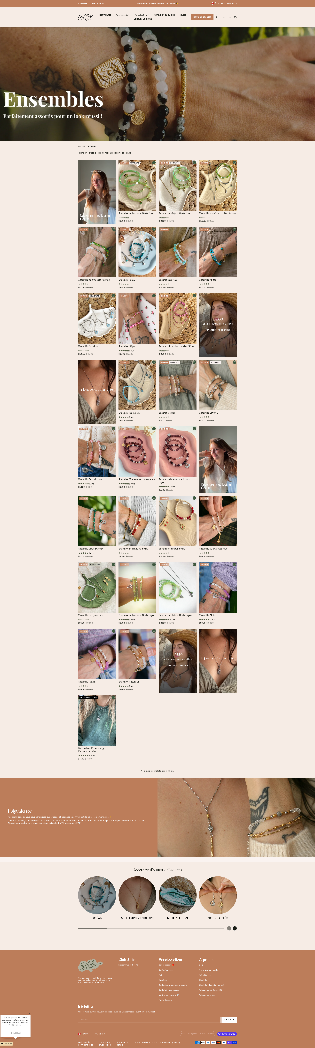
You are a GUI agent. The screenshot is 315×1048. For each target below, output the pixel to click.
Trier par (82, 153)
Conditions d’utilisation (105, 1043)
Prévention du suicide (164, 15)
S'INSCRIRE (229, 1019)
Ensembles (91, 146)
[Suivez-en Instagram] (87, 988)
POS (153, 1042)
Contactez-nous (166, 970)
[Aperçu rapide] (153, 207)
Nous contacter (202, 17)
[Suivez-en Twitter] (79, 988)
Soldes (183, 15)
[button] (116, 3)
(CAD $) (86, 1034)
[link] (97, 899)
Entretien (163, 980)
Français (230, 3)
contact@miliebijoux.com (197, 1033)
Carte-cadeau (96, 3)
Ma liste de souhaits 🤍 (169, 995)
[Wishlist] (229, 17)
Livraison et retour (123, 1043)
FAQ (160, 975)
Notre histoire (205, 975)
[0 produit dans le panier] (235, 17)
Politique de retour (207, 995)
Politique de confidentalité (210, 990)
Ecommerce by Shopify (170, 1042)
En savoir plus (16, 1033)
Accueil (82, 146)
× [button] (29, 1013)
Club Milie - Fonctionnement (211, 985)
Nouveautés (105, 15)
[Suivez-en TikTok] (91, 988)
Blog (201, 965)
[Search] (217, 17)
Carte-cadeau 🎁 (166, 965)
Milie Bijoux (146, 1042)
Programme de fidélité (128, 965)
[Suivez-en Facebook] (83, 988)
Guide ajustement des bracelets (173, 985)
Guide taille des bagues (169, 990)
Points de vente (165, 1000)
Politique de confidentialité (85, 1043)
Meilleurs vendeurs (143, 19)
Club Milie (82, 3)
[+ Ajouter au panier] (153, 202)
